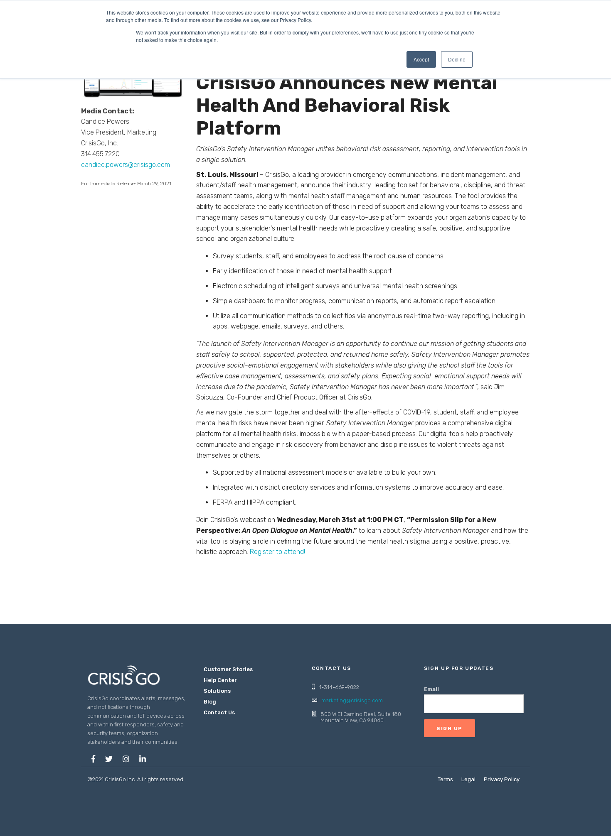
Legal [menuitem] (468, 779)
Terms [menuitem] (445, 779)
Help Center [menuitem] (220, 680)
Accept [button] (421, 59)
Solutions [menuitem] (217, 691)
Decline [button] (457, 59)
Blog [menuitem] (210, 702)
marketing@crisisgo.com (352, 700)
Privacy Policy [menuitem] (502, 779)
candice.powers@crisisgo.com (125, 165)
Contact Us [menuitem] (219, 712)
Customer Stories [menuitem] (228, 669)
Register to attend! (277, 552)
